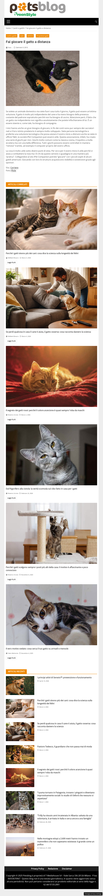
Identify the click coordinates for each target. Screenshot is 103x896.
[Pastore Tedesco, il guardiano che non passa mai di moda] (20, 754)
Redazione (53, 868)
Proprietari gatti (42, 36)
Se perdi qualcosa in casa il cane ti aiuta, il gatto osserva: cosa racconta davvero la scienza (48, 331)
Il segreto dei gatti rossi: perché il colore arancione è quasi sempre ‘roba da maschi (45, 410)
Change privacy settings (93, 894)
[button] (96, 21)
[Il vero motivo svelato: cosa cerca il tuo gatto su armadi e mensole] (51, 614)
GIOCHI (30, 36)
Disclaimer (67, 868)
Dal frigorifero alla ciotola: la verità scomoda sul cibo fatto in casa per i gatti (41, 488)
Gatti (22, 36)
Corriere (14, 167)
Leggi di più (11, 262)
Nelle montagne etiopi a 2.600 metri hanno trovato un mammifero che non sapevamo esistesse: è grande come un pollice (65, 841)
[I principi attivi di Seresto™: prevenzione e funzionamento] (20, 685)
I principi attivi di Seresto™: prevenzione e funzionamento (64, 677)
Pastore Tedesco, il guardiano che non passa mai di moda (64, 746)
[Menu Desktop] (8, 21)
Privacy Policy (37, 868)
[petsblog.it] (37, 8)
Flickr (13, 170)
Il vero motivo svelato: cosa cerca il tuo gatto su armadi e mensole (37, 648)
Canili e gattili (11, 36)
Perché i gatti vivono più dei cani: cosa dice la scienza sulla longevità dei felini (42, 253)
